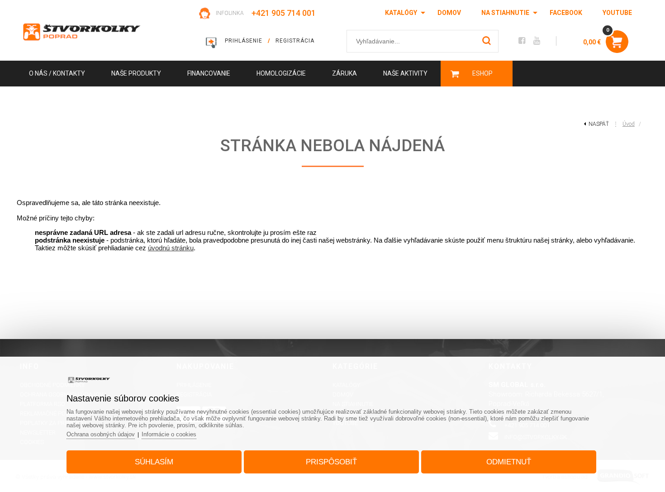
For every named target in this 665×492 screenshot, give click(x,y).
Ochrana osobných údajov (100, 434)
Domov (449, 12)
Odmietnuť (508, 462)
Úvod (628, 124)
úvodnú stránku (171, 248)
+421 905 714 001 (284, 13)
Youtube (617, 12)
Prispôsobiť (331, 462)
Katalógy (401, 12)
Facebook (566, 12)
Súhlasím (154, 462)
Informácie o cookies (169, 434)
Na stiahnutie (505, 12)
